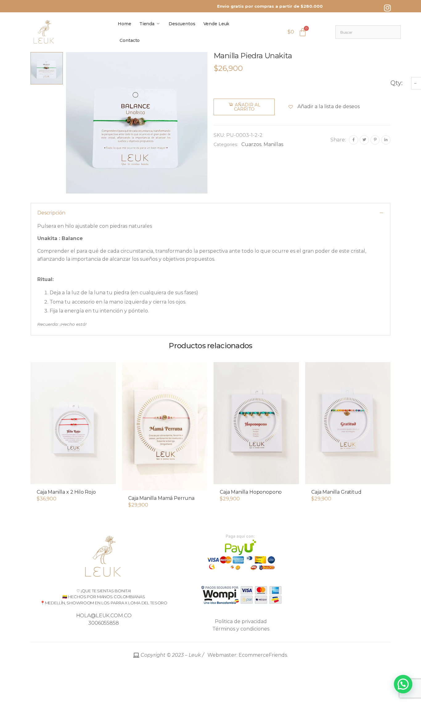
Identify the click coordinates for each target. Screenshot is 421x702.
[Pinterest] (375, 140)
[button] (73, 478)
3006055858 (103, 623)
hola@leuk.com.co (104, 615)
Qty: (396, 83)
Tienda (146, 24)
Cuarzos (251, 144)
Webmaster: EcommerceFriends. (213, 655)
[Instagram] (387, 7)
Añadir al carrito (247, 107)
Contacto (130, 40)
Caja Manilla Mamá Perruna (161, 498)
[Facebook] (353, 140)
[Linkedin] (385, 140)
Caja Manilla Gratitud (336, 492)
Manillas (273, 144)
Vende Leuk (216, 24)
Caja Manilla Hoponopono (251, 492)
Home (124, 24)
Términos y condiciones (240, 629)
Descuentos (182, 24)
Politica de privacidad (241, 621)
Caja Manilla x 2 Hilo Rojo (66, 492)
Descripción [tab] (51, 213)
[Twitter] (364, 140)
